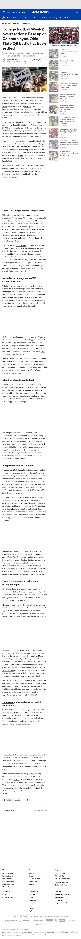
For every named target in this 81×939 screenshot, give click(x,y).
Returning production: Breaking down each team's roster (68, 96)
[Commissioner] (51, 920)
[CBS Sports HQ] (36, 916)
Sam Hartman (7, 289)
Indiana (5, 373)
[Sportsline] (25, 920)
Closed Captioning (61, 882)
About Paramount (35, 879)
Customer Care (7, 897)
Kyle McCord (7, 384)
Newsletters (59, 897)
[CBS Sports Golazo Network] (56, 916)
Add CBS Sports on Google (37, 60)
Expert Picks (26, 24)
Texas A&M (38, 152)
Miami (20, 155)
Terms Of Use (60, 873)
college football (20, 98)
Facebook (32, 903)
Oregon (25, 571)
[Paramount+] (38, 920)
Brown (4, 402)
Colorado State (27, 568)
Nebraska (6, 147)
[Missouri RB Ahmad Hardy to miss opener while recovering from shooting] (53, 109)
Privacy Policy (60, 876)
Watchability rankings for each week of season (69, 62)
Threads (31, 908)
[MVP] (62, 920)
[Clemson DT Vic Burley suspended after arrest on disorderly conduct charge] (53, 144)
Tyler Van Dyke (8, 670)
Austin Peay (13, 712)
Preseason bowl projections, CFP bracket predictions (69, 74)
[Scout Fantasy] (71, 921)
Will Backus (13, 59)
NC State (15, 152)
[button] (3, 12)
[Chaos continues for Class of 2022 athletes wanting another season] (53, 87)
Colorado (25, 141)
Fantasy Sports (7, 876)
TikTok (31, 897)
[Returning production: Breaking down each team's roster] (53, 98)
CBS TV (31, 884)
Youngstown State (9, 435)
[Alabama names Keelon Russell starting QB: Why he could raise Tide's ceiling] (53, 133)
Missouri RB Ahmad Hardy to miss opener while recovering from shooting (67, 108)
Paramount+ (33, 882)
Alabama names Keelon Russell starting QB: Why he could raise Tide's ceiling (69, 132)
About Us (32, 873)
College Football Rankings (10, 24)
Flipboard (32, 911)
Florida (5, 788)
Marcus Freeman (9, 150)
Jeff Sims (38, 509)
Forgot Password (61, 903)
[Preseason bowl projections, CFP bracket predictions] (53, 76)
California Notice (61, 885)
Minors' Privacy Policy (62, 879)
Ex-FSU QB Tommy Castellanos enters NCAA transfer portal (69, 154)
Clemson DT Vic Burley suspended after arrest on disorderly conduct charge (69, 143)
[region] (64, 35)
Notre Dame (16, 147)
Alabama (27, 106)
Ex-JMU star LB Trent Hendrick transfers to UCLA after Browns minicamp (67, 120)
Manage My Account (62, 895)
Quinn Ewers (21, 245)
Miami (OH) (17, 613)
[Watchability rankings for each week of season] (53, 65)
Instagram (32, 900)
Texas (4, 106)
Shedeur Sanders (27, 560)
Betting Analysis (8, 882)
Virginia (16, 779)
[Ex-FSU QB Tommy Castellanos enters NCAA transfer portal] (53, 156)
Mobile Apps (7, 887)
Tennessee (8, 702)
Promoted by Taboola (39, 810)
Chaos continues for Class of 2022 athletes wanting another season (69, 85)
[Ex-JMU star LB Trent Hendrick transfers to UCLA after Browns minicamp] (53, 121)
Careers (31, 876)
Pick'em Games (7, 873)
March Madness (8, 884)
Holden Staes (25, 343)
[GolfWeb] (40, 925)
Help (4, 895)
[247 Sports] (11, 920)
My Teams (58, 900)
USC (16, 571)
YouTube (32, 895)
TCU (10, 557)
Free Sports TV (7, 879)
